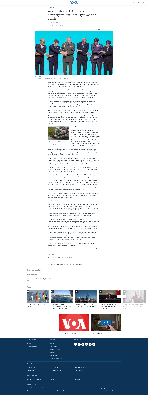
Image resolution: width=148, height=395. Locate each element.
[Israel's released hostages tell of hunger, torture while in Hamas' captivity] (134, 296)
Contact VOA (78, 388)
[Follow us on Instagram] (86, 344)
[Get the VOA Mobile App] (74, 322)
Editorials (77, 379)
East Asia (51, 7)
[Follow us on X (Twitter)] (79, 344)
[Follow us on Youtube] (82, 344)
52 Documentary (79, 370)
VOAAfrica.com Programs (34, 379)
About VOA (30, 391)
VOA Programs (31, 367)
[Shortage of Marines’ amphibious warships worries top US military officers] (62, 296)
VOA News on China (80, 367)
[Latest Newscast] (143, 3)
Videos (101, 367)
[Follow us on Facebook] (75, 344)
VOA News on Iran (56, 370)
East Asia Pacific (55, 349)
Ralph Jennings (54, 22)
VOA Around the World (57, 391)
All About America (32, 346)
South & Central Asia (56, 359)
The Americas (54, 346)
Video (29, 287)
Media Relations (79, 391)
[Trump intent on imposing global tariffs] (38, 296)
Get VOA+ (53, 388)
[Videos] (138, 3)
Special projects (31, 370)
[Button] (98, 29)
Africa (52, 343)
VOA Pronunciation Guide (106, 391)
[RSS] (90, 344)
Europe (52, 352)
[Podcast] (93, 344)
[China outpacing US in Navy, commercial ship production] (86, 296)
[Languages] (134, 3)
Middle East (53, 356)
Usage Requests (103, 388)
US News (29, 343)
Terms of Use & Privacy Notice (35, 388)
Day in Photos (55, 367)
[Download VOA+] (106, 322)
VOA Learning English (57, 379)
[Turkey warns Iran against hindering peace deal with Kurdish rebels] (110, 296)
